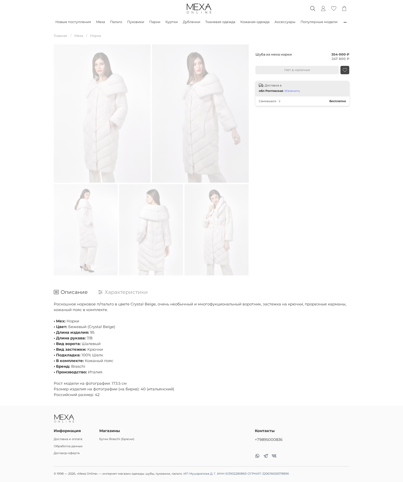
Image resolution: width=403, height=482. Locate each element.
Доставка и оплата (68, 439)
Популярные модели (319, 22)
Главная (60, 36)
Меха (100, 22)
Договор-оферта (67, 453)
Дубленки (191, 22)
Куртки (171, 22)
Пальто (116, 22)
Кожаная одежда (255, 22)
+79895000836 (269, 439)
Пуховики (135, 22)
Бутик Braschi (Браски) (116, 439)
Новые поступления (73, 22)
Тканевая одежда (220, 22)
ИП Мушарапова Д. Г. (236, 473)
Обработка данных (68, 446)
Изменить (292, 91)
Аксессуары (285, 22)
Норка (95, 36)
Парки (154, 22)
